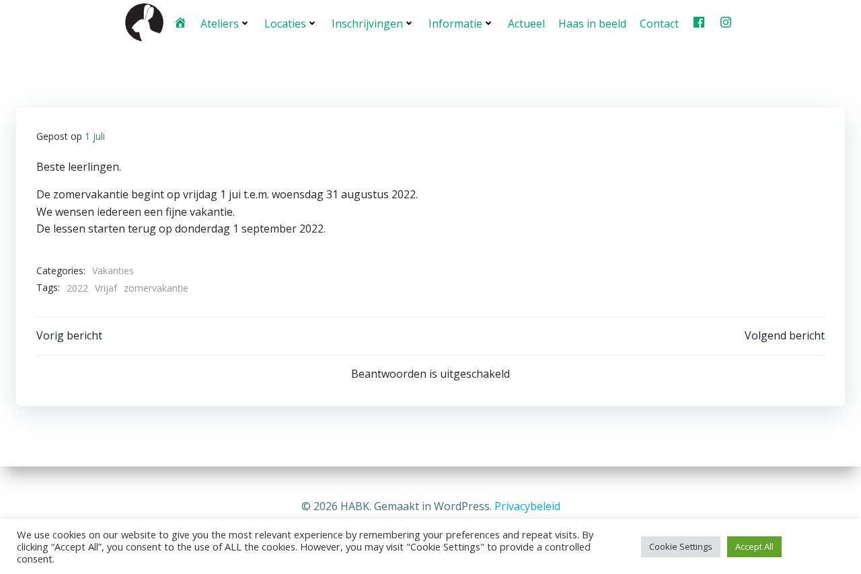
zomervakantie (156, 288)
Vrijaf (106, 288)
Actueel (526, 23)
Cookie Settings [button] (680, 546)
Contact (659, 23)
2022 (77, 288)
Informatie (455, 23)
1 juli (95, 136)
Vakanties (113, 270)
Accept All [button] (754, 546)
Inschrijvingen (367, 23)
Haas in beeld (592, 23)
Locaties (285, 23)
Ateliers (219, 23)
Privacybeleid (527, 506)
